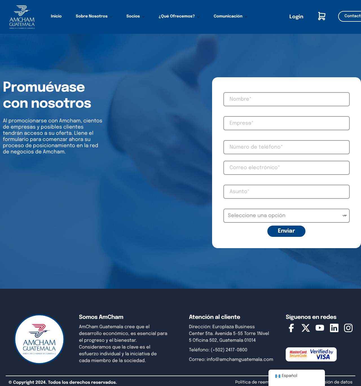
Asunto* (226, 182)
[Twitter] (305, 329)
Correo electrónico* (231, 158)
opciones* (227, 206)
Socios (133, 17)
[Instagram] (348, 329)
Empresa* (227, 113)
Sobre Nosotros (92, 17)
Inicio (56, 17)
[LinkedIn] (334, 329)
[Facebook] (291, 329)
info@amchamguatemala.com (240, 359)
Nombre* (227, 89)
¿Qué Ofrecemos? (177, 17)
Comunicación (228, 17)
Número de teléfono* (232, 137)
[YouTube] (320, 329)
